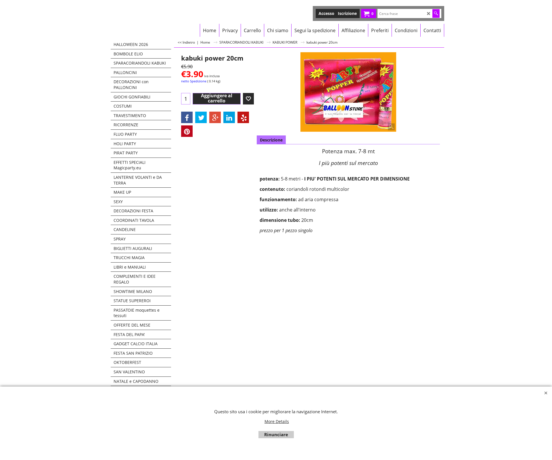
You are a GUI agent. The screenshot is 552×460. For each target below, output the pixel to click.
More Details (276, 421)
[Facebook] (187, 117)
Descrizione (271, 140)
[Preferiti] (248, 98)
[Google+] (215, 117)
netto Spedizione (193, 81)
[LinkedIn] (229, 117)
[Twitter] (201, 117)
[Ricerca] (436, 13)
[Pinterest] (187, 131)
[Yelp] (243, 117)
